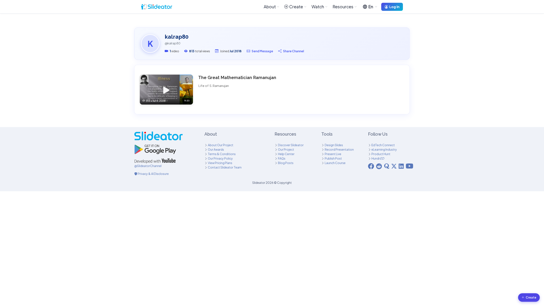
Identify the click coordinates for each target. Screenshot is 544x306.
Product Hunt (380, 154)
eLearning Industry (384, 149)
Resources (343, 6)
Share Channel (293, 51)
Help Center (286, 154)
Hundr (377, 158)
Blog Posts (285, 163)
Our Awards (216, 149)
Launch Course (335, 163)
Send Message (262, 51)
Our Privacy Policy (220, 158)
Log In (394, 6)
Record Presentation (339, 149)
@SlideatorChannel (148, 166)
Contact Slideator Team (225, 167)
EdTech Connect (383, 145)
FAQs (281, 158)
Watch (318, 6)
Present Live (333, 154)
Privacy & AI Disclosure (153, 174)
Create (296, 6)
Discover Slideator (291, 145)
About (270, 6)
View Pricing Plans (220, 163)
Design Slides (334, 145)
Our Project (286, 149)
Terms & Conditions (222, 154)
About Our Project (220, 145)
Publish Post (333, 158)
